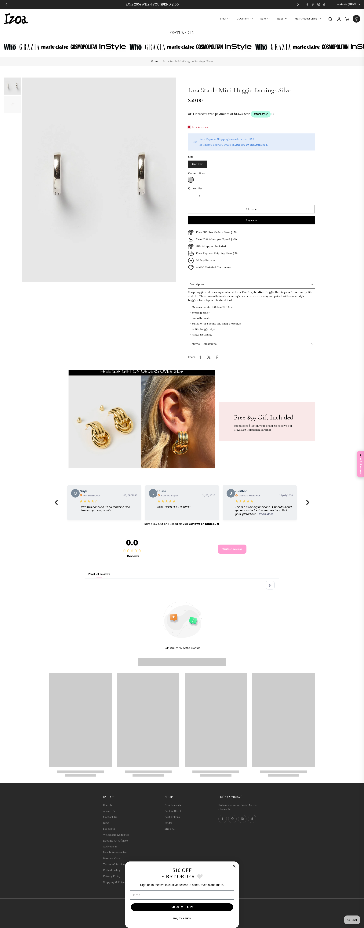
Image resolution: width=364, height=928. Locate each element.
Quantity (195, 188)
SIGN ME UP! (182, 907)
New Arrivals (173, 805)
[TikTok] (324, 4)
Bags (280, 18)
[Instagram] (319, 4)
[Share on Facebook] (200, 357)
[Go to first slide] (298, 4)
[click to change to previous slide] (56, 502)
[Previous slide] (6, 4)
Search (107, 805)
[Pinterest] (313, 4)
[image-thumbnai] (12, 86)
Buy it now (251, 220)
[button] (251, 209)
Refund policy (111, 870)
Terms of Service (114, 864)
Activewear (110, 846)
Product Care (111, 858)
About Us (109, 811)
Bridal (168, 823)
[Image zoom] (99, 180)
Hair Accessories (306, 18)
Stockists (109, 828)
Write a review (232, 549)
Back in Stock (173, 811)
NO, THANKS (182, 918)
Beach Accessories (115, 852)
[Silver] (190, 179)
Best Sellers (172, 816)
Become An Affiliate (115, 840)
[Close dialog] (234, 866)
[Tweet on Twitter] (209, 357)
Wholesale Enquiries (116, 834)
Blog (106, 823)
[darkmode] (356, 19)
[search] (330, 19)
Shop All (170, 828)
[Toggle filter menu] (270, 585)
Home (154, 61)
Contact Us (110, 816)
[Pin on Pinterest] (217, 357)
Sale (263, 18)
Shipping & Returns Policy (119, 882)
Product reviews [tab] (99, 574)
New (223, 18)
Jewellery (243, 18)
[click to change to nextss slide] (308, 502)
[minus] (192, 196)
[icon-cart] (347, 18)
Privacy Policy (112, 876)
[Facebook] (307, 4)
